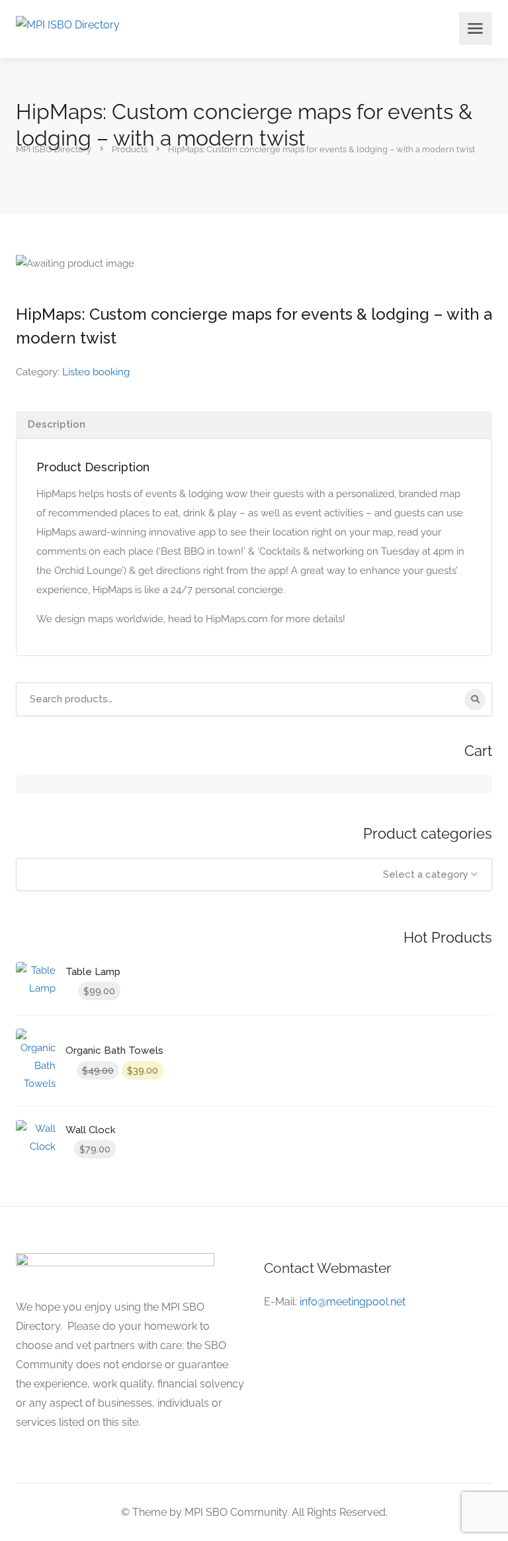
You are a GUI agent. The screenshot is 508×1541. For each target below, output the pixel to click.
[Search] (475, 699)
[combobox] (254, 874)
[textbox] (254, 874)
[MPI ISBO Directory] (68, 24)
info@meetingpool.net (352, 1301)
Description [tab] (56, 424)
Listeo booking (96, 372)
